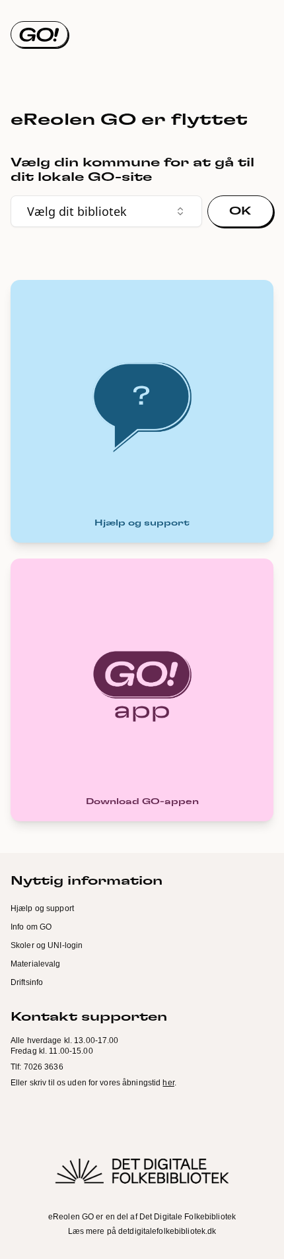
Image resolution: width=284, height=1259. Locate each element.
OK (240, 211)
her (168, 1082)
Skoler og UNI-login (47, 945)
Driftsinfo (27, 982)
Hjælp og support (42, 908)
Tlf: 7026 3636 (37, 1067)
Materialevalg (36, 964)
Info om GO (31, 927)
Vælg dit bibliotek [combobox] (77, 211)
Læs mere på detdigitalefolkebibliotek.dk (142, 1231)
